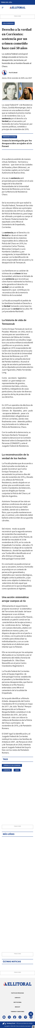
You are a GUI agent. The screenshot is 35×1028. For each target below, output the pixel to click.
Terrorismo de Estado (9, 136)
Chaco (17, 770)
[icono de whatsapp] (19, 1017)
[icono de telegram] (25, 1017)
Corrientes (6, 770)
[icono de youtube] (4, 1017)
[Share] (30, 1014)
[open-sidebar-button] (2, 7)
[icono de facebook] (14, 1017)
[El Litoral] (17, 7)
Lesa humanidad (8, 23)
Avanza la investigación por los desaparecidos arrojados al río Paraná (17, 143)
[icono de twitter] (9, 1017)
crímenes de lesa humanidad (11, 765)
